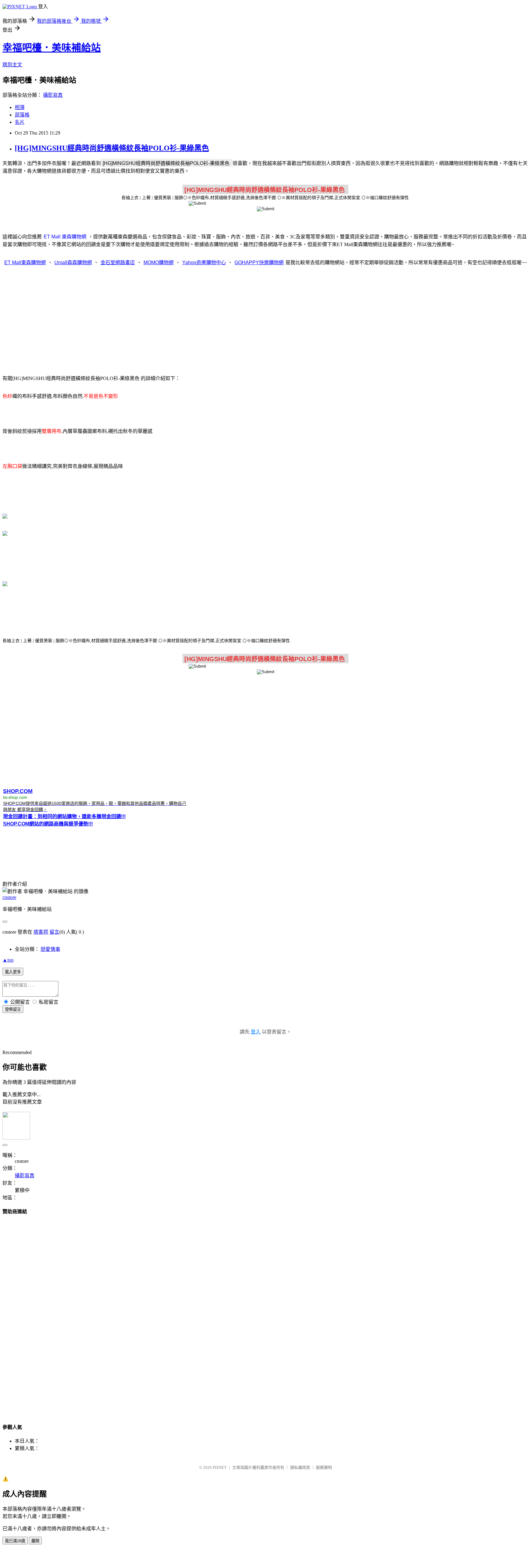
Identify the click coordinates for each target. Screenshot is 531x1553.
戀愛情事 (50, 949)
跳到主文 (12, 64)
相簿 (20, 107)
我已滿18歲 (15, 1541)
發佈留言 (13, 1009)
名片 (20, 122)
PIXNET (219, 1467)
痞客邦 (40, 932)
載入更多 (13, 972)
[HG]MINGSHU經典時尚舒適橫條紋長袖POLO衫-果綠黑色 (112, 148)
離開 (35, 1541)
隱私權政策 (300, 1467)
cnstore (9, 897)
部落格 (22, 114)
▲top (8, 960)
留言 (54, 932)
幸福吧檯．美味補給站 (51, 47)
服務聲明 (324, 1467)
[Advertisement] (265, 319)
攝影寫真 (53, 95)
